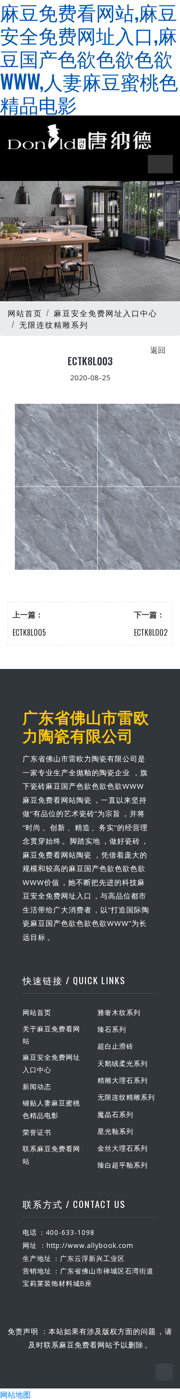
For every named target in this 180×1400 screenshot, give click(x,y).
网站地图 (15, 1394)
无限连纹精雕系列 (53, 324)
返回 (158, 349)
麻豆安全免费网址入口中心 (105, 313)
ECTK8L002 (151, 632)
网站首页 (25, 313)
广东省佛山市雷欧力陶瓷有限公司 (86, 725)
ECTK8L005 (29, 632)
